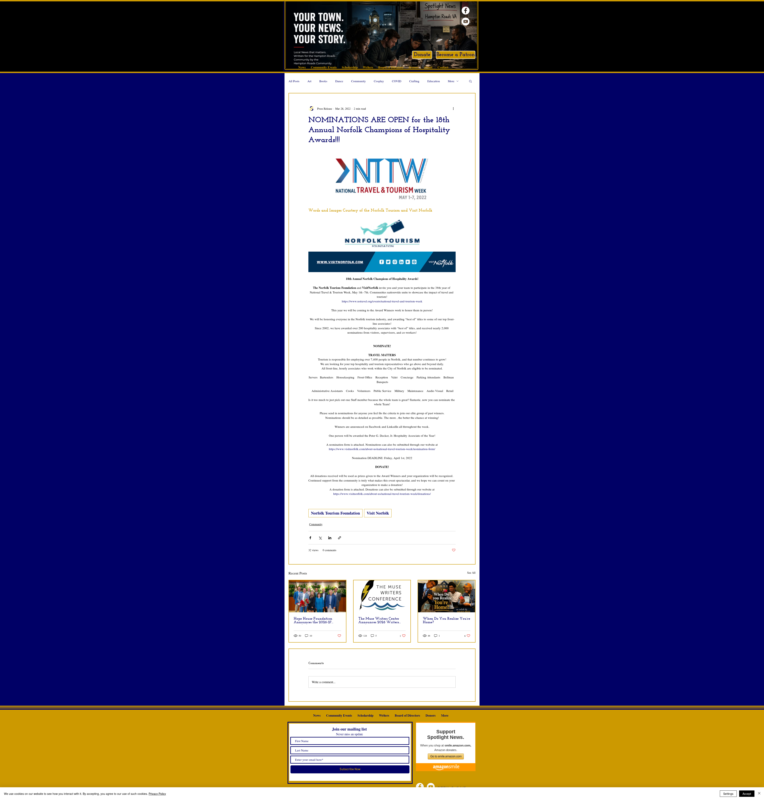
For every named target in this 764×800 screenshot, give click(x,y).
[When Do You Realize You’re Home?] (446, 596)
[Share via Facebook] (310, 538)
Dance (339, 81)
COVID (396, 81)
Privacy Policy (157, 794)
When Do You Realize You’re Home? (446, 620)
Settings (728, 794)
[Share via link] (339, 538)
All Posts (293, 81)
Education (433, 81)
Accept (747, 794)
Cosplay (379, 81)
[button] (470, 81)
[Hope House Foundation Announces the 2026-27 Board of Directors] (317, 596)
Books (323, 81)
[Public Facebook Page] (466, 11)
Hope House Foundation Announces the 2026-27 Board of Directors (313, 620)
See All (471, 572)
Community (358, 81)
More (451, 81)
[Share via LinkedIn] (330, 538)
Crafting (414, 81)
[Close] (759, 793)
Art (309, 81)
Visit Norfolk (378, 513)
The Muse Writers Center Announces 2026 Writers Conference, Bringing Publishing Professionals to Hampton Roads (379, 620)
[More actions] (453, 108)
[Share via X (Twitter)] (320, 538)
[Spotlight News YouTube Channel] (466, 21)
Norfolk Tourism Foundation (335, 513)
